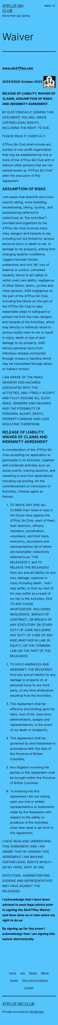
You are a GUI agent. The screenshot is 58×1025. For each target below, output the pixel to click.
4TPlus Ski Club (18, 1004)
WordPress (36, 1011)
